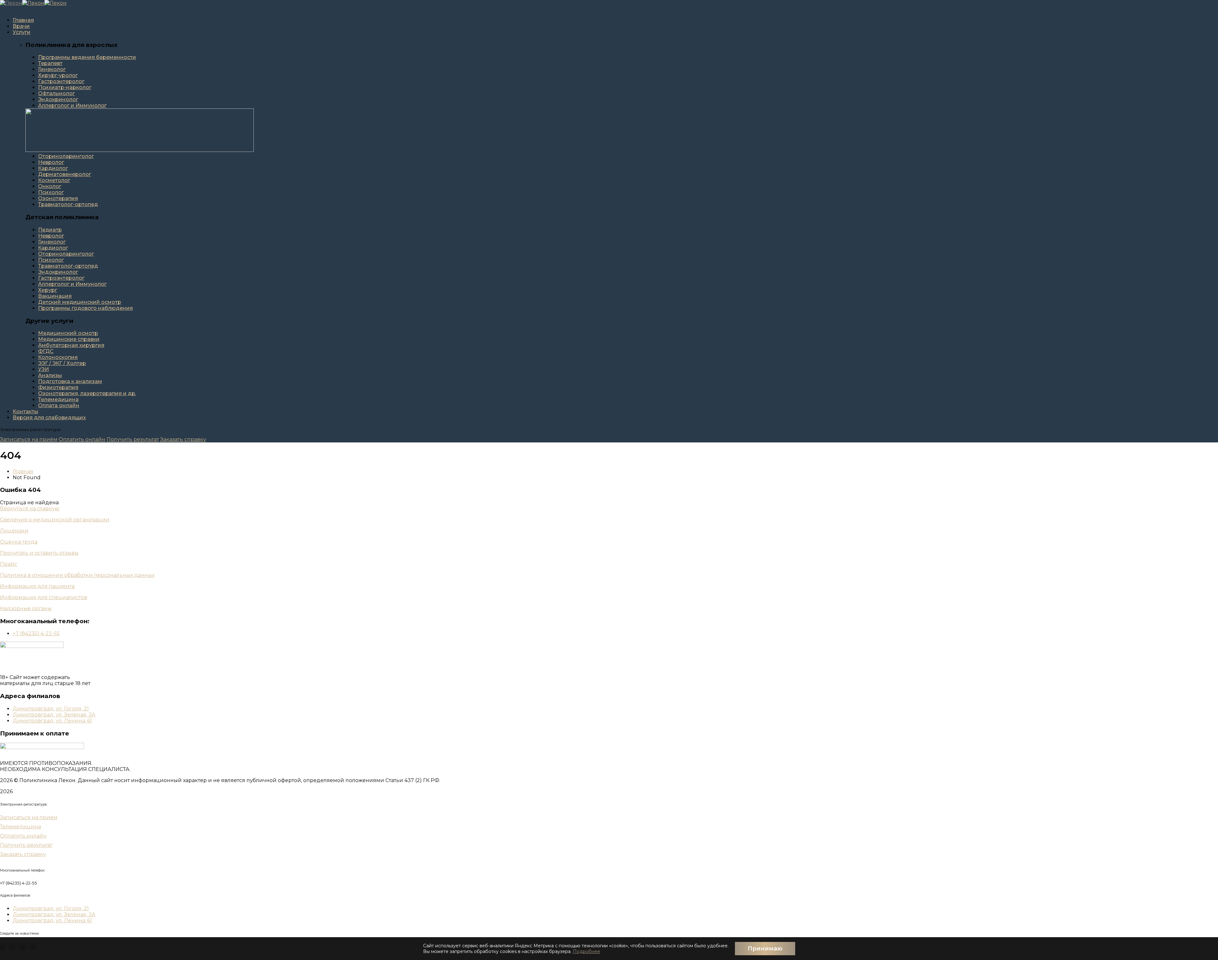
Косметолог (54, 180)
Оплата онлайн (58, 405)
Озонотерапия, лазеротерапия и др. (87, 393)
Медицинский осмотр (68, 333)
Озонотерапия (58, 198)
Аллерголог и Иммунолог (72, 105)
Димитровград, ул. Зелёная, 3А (54, 715)
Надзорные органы (26, 608)
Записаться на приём (28, 439)
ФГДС (46, 351)
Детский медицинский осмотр (79, 302)
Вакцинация (55, 296)
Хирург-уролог (58, 75)
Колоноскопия (58, 357)
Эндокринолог (58, 99)
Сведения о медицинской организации (54, 520)
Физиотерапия (58, 387)
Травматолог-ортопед (68, 204)
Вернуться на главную (29, 509)
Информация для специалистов (43, 597)
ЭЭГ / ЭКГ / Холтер (62, 363)
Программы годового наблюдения (85, 308)
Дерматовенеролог (64, 174)
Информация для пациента (37, 586)
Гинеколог (52, 69)
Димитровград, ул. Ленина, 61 (52, 721)
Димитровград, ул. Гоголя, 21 (51, 709)
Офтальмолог (56, 93)
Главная (23, 471)
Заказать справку (183, 439)
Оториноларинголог (66, 156)
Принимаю (765, 948)
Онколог (49, 186)
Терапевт (50, 63)
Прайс (8, 564)
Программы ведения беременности (87, 57)
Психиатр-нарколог (64, 87)
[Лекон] (11, 3)
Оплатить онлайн (82, 439)
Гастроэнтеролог (61, 81)
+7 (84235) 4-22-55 (36, 633)
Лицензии (14, 531)
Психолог (51, 192)
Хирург (47, 290)
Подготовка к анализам (70, 381)
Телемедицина (58, 399)
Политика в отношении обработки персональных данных (77, 575)
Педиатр (50, 230)
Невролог (51, 162)
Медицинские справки (69, 339)
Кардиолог (53, 168)
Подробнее (586, 951)
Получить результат (133, 439)
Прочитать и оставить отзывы (39, 553)
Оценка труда (18, 542)
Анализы (50, 375)
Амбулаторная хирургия (71, 345)
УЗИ (43, 369)
